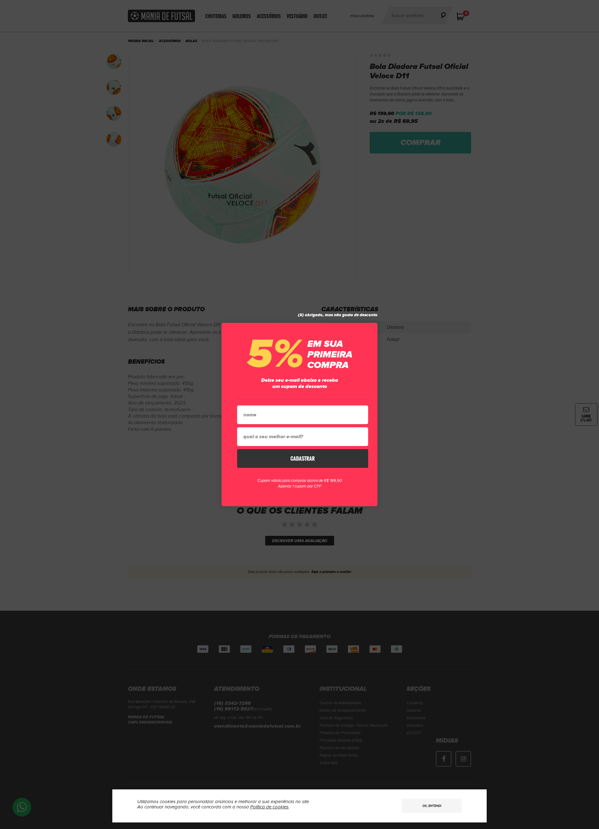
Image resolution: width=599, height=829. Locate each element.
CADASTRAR (302, 458)
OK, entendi (431, 806)
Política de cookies (269, 807)
